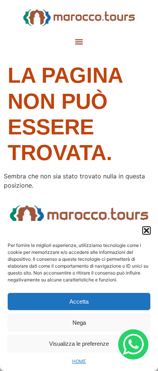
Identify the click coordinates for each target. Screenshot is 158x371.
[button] (146, 230)
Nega (79, 322)
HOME (79, 361)
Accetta (79, 301)
